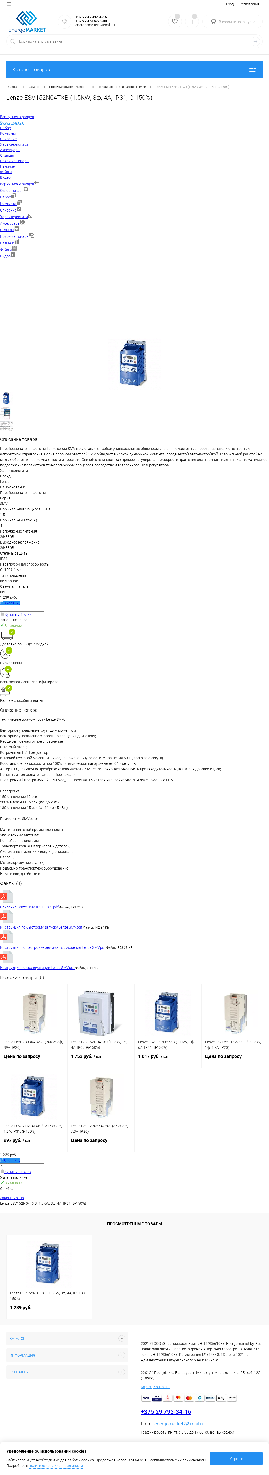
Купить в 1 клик (17, 614)
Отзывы (7, 230)
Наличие (7, 243)
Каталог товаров (31, 69)
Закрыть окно (12, 1198)
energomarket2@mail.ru (179, 1423)
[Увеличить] (134, 389)
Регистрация (250, 4)
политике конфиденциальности (56, 1465)
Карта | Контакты (155, 1387)
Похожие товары (14, 236)
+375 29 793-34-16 (166, 1412)
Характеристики (14, 217)
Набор (5, 197)
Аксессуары (10, 223)
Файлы (6, 249)
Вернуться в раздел (17, 184)
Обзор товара (12, 190)
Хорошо (236, 1459)
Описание (8, 210)
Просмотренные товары (134, 1223)
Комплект (8, 204)
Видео (5, 256)
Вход (230, 4)
